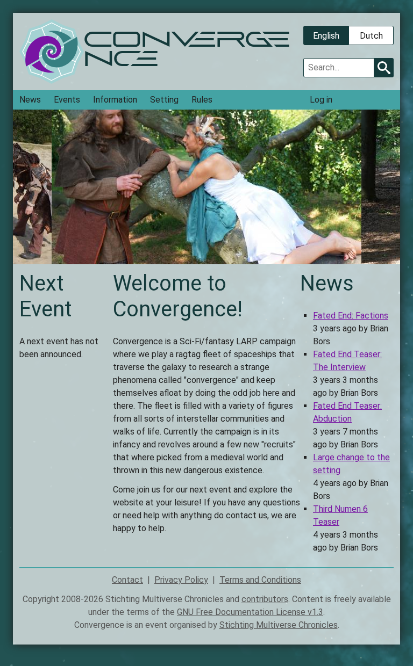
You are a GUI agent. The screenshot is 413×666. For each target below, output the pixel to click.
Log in (321, 100)
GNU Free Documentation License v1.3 (250, 612)
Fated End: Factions (350, 315)
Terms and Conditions (260, 580)
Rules (201, 100)
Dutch (371, 36)
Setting (164, 100)
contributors (264, 599)
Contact (127, 580)
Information (115, 100)
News (30, 100)
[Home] (51, 51)
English (326, 36)
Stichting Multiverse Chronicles (278, 625)
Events (67, 100)
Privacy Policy (181, 580)
